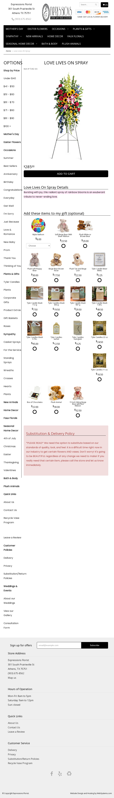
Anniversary (11, 174)
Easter (7, 454)
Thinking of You (12, 266)
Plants (7, 290)
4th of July (10, 438)
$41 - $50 (9, 86)
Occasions (58, 29)
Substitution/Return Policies (12, 576)
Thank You (10, 258)
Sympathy (12, 36)
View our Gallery (9, 613)
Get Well (9, 206)
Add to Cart (66, 173)
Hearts (7, 386)
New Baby (9, 242)
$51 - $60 (9, 94)
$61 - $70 (9, 102)
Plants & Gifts (82, 29)
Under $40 (10, 78)
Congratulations (12, 190)
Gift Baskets (11, 318)
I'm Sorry (9, 213)
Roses (7, 326)
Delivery (8, 558)
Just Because (11, 221)
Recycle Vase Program (11, 520)
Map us (12, 677)
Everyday (9, 198)
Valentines (10, 470)
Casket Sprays (12, 342)
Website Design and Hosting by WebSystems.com (91, 793)
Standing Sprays (9, 360)
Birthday (8, 182)
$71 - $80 (9, 110)
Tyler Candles (12, 282)
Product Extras (12, 310)
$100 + (7, 126)
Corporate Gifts (10, 300)
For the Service (12, 350)
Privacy (8, 566)
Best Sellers (10, 166)
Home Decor (55, 36)
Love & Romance (9, 232)
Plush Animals (71, 43)
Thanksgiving (11, 462)
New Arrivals (34, 36)
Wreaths (9, 370)
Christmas (10, 446)
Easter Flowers (38, 29)
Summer (9, 158)
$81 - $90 (9, 118)
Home (8, 51)
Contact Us (10, 510)
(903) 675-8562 (22, 19)
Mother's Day (14, 29)
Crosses (8, 378)
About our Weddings (9, 601)
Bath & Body (49, 43)
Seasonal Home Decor (20, 43)
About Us (9, 502)
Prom (7, 250)
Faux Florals (75, 36)
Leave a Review (12, 537)
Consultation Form (11, 625)
